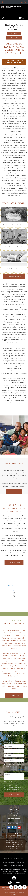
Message (8, 774)
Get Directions (14, 695)
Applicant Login (18, 858)
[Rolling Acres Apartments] (14, 593)
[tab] (11, 452)
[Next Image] (26, 435)
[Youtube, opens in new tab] (19, 827)
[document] (14, 593)
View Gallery (14, 491)
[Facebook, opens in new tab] (8, 827)
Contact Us (6, 865)
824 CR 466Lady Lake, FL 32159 (12, 586)
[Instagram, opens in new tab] (15, 827)
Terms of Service (11, 789)
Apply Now (14, 33)
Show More (21, 769)
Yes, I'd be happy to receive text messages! (15, 765)
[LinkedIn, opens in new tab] (12, 827)
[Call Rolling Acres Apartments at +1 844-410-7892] (25, 2)
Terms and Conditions (8, 862)
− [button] (2, 579)
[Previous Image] (2, 435)
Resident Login (8, 858)
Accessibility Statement (17, 865)
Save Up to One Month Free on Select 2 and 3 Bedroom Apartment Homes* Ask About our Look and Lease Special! (14, 891)
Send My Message (14, 795)
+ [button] (2, 577)
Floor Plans (14, 37)
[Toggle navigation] (2, 2)
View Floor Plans (14, 562)
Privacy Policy (20, 787)
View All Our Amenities (14, 276)
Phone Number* (10, 760)
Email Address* (9, 755)
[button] (22, 2)
